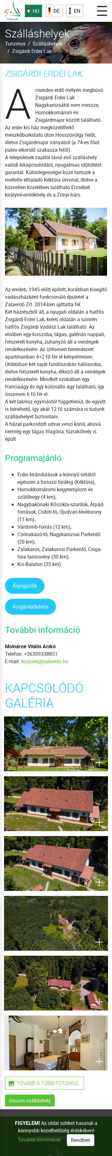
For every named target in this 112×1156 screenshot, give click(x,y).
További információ (39, 1139)
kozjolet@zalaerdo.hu (44, 661)
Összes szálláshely (30, 1100)
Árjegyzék (24, 585)
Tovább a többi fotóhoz (47, 1083)
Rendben (80, 1140)
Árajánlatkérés (30, 606)
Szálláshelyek (48, 43)
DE (57, 10)
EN (77, 10)
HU (36, 10)
